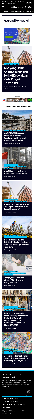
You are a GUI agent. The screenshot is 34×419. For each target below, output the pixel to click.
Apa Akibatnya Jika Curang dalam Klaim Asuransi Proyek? (16, 172)
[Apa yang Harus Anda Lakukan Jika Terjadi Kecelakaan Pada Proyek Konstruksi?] (17, 55)
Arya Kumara (9, 87)
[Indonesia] (1, 11)
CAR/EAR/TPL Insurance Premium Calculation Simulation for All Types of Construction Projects (15, 136)
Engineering (8, 168)
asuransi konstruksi (11, 64)
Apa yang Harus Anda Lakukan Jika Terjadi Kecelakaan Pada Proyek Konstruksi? (16, 75)
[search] (25, 7)
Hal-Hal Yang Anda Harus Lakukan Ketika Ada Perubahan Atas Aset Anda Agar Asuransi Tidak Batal (16, 243)
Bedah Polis (22, 130)
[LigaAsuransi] (17, 7)
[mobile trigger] (3, 7)
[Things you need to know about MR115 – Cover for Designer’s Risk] (17, 264)
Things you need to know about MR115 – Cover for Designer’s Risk (14, 279)
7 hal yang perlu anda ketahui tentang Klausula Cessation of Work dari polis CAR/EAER (16, 358)
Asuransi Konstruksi (11, 130)
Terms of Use (11, 3)
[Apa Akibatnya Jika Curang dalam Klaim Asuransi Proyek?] (17, 158)
